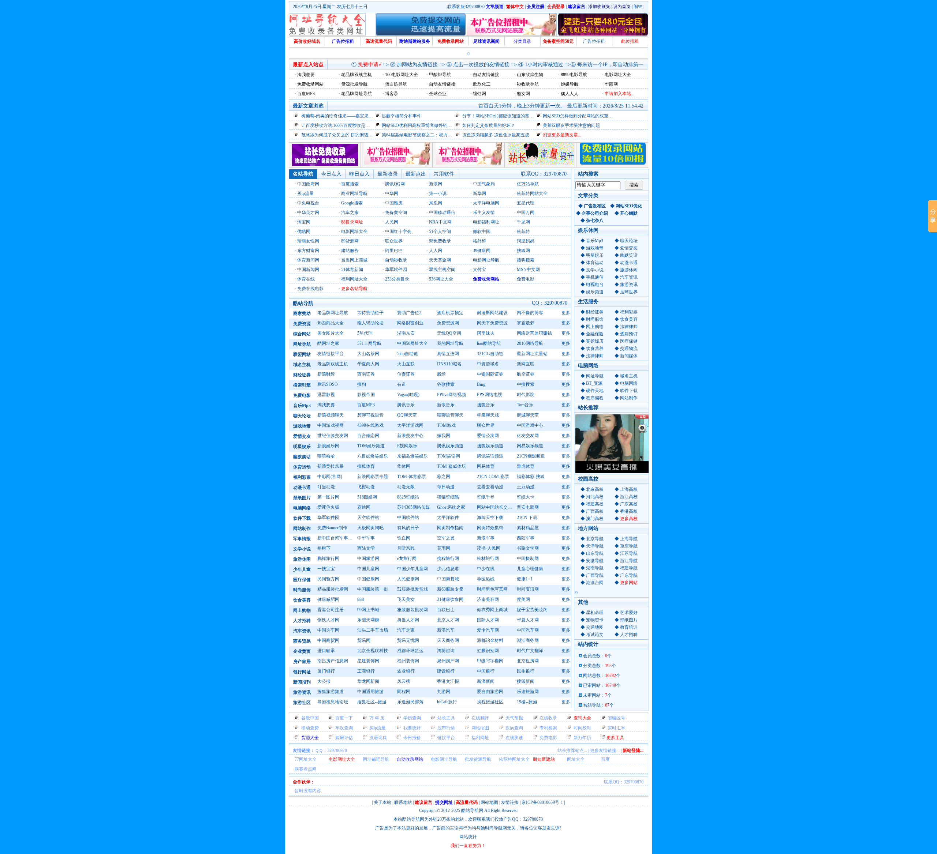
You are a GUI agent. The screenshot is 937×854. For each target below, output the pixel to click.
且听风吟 (406, 548)
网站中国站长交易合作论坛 (496, 507)
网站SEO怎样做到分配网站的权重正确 (580, 115)
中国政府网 (308, 184)
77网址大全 (306, 759)
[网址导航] (325, 164)
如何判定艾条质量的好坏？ (488, 125)
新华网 (479, 193)
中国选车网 (328, 630)
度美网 (523, 599)
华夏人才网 (528, 619)
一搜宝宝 (326, 568)
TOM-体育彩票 (411, 476)
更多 (565, 312)
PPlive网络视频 (451, 394)
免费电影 (525, 279)
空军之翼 (446, 538)
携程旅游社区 (490, 701)
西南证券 (366, 374)
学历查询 (412, 718)
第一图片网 (328, 497)
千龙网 (523, 222)
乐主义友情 (484, 212)
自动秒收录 (396, 260)
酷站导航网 (472, 810)
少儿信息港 (448, 568)
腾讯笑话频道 (490, 456)
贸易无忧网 (408, 640)
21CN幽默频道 (531, 456)
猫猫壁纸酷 (448, 497)
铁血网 (403, 538)
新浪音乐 (446, 404)
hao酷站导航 (489, 343)
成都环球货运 (410, 650)
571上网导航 (369, 343)
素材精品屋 (528, 527)
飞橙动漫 (366, 486)
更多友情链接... (605, 750)
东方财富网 (308, 250)
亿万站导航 (528, 184)
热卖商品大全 (330, 323)
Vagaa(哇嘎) (408, 394)
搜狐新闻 (525, 681)
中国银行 (485, 671)
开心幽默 (629, 213)
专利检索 (548, 727)
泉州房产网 (448, 660)
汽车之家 (350, 212)
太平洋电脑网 (486, 203)
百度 (605, 759)
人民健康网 (408, 579)
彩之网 (443, 476)
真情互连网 (448, 353)
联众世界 (394, 241)
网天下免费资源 (492, 323)
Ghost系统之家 (451, 507)
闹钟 (638, 6)
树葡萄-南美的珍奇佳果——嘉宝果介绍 (339, 115)
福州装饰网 (408, 660)
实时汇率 (616, 727)
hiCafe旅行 (447, 701)
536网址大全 (441, 279)
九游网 (443, 691)
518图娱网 (367, 497)
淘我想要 (326, 404)
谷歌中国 (310, 718)
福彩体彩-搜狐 (531, 476)
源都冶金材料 (490, 640)
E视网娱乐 (407, 445)
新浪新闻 (485, 681)
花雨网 (443, 548)
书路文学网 (528, 548)
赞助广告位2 (409, 312)
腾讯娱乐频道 (450, 445)
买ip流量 (305, 193)
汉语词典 (378, 737)
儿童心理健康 (530, 568)
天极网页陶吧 (370, 527)
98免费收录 (440, 241)
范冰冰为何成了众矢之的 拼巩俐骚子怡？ (341, 135)
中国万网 (525, 212)
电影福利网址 (486, 222)
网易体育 (485, 466)
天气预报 (514, 718)
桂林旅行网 (488, 558)
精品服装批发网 (332, 589)
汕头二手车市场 (372, 630)
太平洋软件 (448, 517)
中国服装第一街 (372, 589)
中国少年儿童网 (412, 568)
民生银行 (525, 671)
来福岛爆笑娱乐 (412, 456)
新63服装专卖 (450, 589)
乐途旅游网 (528, 691)
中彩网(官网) (329, 476)
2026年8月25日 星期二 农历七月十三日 (330, 6)
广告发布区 (595, 205)
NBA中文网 (440, 222)
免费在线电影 (310, 288)
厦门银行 (326, 671)
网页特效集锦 (490, 527)
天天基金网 (440, 260)
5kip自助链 (407, 353)
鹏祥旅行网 (328, 558)
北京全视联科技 (372, 650)
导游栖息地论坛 (332, 701)
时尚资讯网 (528, 589)
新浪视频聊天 (330, 415)
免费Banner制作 (332, 527)
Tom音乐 (525, 404)
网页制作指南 (450, 527)
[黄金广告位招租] (469, 163)
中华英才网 (308, 212)
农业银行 (406, 671)
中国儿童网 (368, 568)
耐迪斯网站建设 (492, 312)
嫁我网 (443, 435)
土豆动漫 (525, 486)
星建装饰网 (368, 660)
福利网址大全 (354, 279)
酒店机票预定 (450, 312)
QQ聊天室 (407, 415)
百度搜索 (350, 184)
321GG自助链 (490, 353)
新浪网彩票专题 (372, 476)
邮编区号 (616, 718)
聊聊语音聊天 (450, 415)
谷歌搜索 (446, 384)
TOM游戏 (446, 425)
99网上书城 (368, 609)
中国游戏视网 (330, 425)
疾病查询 (514, 727)
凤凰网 (435, 203)
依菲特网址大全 (514, 759)
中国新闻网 (308, 269)
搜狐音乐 (485, 404)
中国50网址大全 (412, 343)
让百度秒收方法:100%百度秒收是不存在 (339, 125)
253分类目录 (397, 279)
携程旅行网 (448, 558)
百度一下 (344, 718)
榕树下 (324, 548)
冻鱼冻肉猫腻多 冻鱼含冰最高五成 (495, 135)
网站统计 (468, 836)
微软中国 (481, 231)
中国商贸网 (328, 640)
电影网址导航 (486, 260)
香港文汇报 (448, 681)
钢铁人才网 (328, 619)
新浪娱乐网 (328, 445)
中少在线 (485, 568)
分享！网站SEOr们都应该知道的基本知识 (502, 115)
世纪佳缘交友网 (332, 435)
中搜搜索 (525, 384)
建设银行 (446, 671)
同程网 (403, 691)
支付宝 (479, 269)
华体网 (403, 466)
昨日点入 (359, 174)
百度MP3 (366, 404)
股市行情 (446, 727)
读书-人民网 (488, 548)
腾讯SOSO (327, 384)
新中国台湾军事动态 (336, 538)
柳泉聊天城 (488, 415)
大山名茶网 (368, 353)
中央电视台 (308, 203)
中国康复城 (448, 579)
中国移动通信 (442, 212)
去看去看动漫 (490, 486)
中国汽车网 (528, 630)
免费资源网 (448, 323)
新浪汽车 (446, 630)
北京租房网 (528, 660)
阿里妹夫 (485, 333)
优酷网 (303, 231)
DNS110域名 (449, 363)
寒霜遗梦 (525, 323)
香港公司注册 (330, 609)
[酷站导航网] (327, 24)
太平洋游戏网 (410, 425)
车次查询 (344, 727)
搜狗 (361, 384)
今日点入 (331, 174)
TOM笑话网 (448, 456)
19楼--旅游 (527, 701)
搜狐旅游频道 (330, 691)
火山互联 (406, 363)
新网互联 (525, 363)
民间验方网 (328, 579)
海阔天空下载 (490, 517)
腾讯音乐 (406, 404)
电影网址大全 (354, 231)
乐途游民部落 (410, 701)
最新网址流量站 (532, 353)
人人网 (435, 250)
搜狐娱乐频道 (490, 445)
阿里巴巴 (394, 250)
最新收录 (387, 174)
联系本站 (403, 802)
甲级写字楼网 (490, 660)
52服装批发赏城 (412, 589)
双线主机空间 (442, 269)
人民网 (391, 222)
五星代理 (525, 203)
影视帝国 (366, 394)
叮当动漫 (326, 486)
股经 (441, 374)
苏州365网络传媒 (413, 507)
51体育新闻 (352, 269)
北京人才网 (448, 619)
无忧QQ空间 (449, 333)
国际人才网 (488, 619)
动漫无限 (406, 486)
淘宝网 (303, 222)
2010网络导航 (530, 343)
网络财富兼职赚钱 (534, 333)
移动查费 (310, 727)
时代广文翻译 (530, 650)
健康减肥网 (328, 599)
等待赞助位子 (370, 312)
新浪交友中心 (410, 435)
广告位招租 (594, 41)
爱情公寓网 (488, 435)
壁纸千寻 (485, 497)
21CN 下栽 (527, 517)
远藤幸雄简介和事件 (401, 115)
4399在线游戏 (370, 425)
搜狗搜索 (525, 260)
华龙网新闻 (368, 681)
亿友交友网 (528, 435)
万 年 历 (377, 718)
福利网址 (480, 737)
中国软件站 (408, 517)
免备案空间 (396, 212)
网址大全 (576, 759)
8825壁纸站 (408, 497)
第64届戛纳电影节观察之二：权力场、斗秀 (423, 135)
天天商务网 (448, 640)
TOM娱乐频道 (371, 445)
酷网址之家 (328, 343)
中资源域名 (488, 363)
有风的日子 (408, 527)
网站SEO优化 (629, 205)
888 (360, 599)
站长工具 (446, 718)
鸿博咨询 (446, 650)
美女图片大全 (330, 333)
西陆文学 (366, 548)
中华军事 (366, 538)
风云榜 (403, 681)
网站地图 (489, 802)
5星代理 (365, 333)
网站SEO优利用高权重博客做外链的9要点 (422, 125)
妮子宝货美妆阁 (532, 609)
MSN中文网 (528, 269)
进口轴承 (326, 650)
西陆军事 (525, 538)
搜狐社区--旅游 (372, 701)
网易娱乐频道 (530, 445)
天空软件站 (368, 517)
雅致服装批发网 (412, 609)
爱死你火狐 (328, 507)
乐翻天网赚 (368, 619)
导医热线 (485, 579)
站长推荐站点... (572, 750)
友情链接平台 (330, 353)
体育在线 (306, 279)
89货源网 (350, 241)
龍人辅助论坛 (370, 323)
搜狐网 (523, 250)
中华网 (391, 193)
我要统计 (412, 727)
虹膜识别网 (488, 650)
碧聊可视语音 (370, 415)
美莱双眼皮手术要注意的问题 (571, 125)
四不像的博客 (530, 312)
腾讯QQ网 (395, 184)
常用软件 (444, 174)
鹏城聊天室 (528, 415)
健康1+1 (525, 579)
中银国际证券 (490, 374)
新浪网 (435, 184)
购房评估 (344, 737)
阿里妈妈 (525, 241)
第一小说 (438, 193)
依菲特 (523, 231)
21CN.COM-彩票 (493, 476)
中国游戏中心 (530, 425)
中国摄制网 (528, 558)
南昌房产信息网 (332, 660)
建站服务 (350, 250)
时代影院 (525, 394)
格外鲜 (479, 241)
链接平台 (446, 737)
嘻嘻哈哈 (326, 456)
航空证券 (525, 374)
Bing (481, 384)
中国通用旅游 (370, 691)
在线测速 (514, 737)
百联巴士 (446, 609)
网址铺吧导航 (376, 759)
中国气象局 (484, 184)
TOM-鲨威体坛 (451, 466)
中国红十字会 (398, 231)
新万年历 (582, 737)
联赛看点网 (306, 769)
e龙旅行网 (407, 558)
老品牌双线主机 (332, 363)
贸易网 (363, 640)
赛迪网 (363, 507)
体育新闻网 (308, 260)
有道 (401, 384)
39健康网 (481, 250)
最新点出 (416, 174)
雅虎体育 (525, 466)
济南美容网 (488, 599)
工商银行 (366, 671)
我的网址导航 (450, 343)
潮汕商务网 (528, 640)
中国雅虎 (394, 203)
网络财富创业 (410, 323)
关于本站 (382, 802)
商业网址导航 (354, 193)
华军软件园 (396, 269)
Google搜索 (352, 203)
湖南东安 (406, 333)
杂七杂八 (595, 220)
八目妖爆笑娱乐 (372, 456)
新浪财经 (326, 374)
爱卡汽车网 (488, 630)
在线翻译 (480, 718)
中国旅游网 (368, 558)
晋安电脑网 (528, 507)
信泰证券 (406, 374)
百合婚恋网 (368, 435)
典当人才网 (408, 619)
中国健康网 (368, 579)
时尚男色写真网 (492, 589)
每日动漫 (446, 486)
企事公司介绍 (595, 213)
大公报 (324, 681)
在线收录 (548, 718)
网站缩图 (480, 727)
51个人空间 (440, 231)
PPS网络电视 (489, 394)
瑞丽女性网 (308, 241)
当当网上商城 (354, 260)
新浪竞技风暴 (330, 466)
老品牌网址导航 (332, 312)
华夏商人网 (368, 363)
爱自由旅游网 (490, 691)
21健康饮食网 (450, 599)
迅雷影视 (326, 394)
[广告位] (397, 163)
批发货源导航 (478, 759)
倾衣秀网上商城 (492, 609)
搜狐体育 (366, 466)
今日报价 (412, 737)
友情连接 (510, 802)
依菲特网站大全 (532, 193)
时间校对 (582, 727)
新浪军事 (485, 538)
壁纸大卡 (525, 497)
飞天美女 (406, 599)
